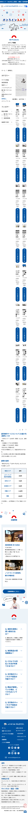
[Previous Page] (16, 429)
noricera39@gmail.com (14, 757)
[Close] (25, 810)
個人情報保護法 (20, 810)
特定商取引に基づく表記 (9, 810)
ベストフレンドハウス (18, 52)
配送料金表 (17, 124)
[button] (26, 6)
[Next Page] (26, 429)
